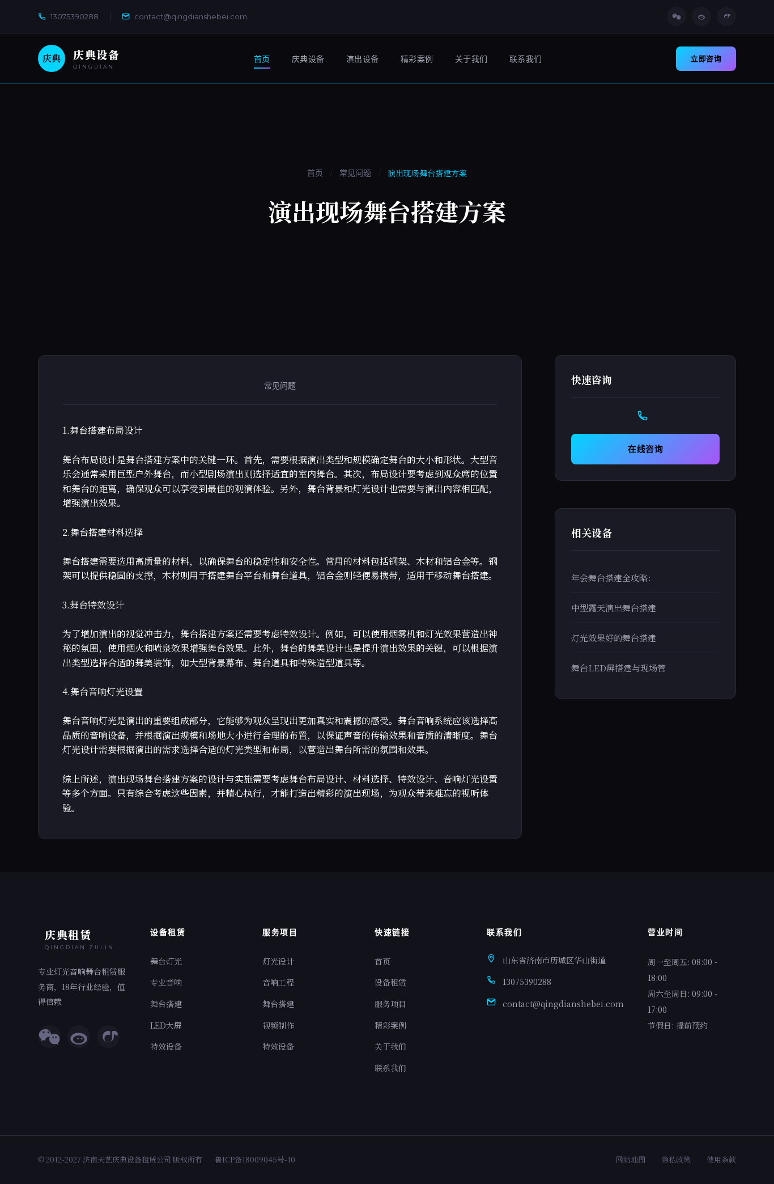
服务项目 (390, 1003)
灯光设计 (278, 961)
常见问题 (355, 173)
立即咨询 (706, 58)
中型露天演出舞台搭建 (613, 608)
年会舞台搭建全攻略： (613, 577)
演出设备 (362, 59)
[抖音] (726, 16)
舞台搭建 (166, 1003)
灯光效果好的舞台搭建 (613, 638)
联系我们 (525, 59)
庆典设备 (308, 59)
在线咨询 (645, 448)
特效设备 (166, 1046)
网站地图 (630, 1159)
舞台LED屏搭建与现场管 (618, 668)
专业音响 (166, 982)
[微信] (676, 16)
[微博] (701, 16)
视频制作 (278, 1025)
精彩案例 (417, 59)
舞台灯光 (166, 961)
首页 (262, 59)
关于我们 (471, 59)
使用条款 (721, 1159)
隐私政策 (676, 1159)
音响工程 (278, 982)
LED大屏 (166, 1025)
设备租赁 (390, 982)
